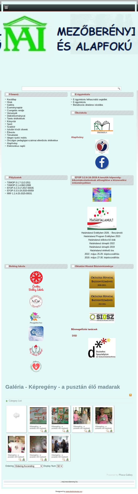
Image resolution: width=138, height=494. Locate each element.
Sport (9, 124)
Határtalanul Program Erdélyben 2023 (102, 236)
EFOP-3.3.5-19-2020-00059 (20, 190)
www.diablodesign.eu (74, 491)
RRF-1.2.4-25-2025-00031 (19, 193)
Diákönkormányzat (16, 116)
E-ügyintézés (79, 102)
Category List (15, 400)
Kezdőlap (11, 99)
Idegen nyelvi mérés (17, 137)
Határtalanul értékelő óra (102, 250)
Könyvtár (11, 121)
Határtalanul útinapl (98, 247)
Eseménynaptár (14, 107)
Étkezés (11, 132)
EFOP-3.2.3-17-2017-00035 (20, 188)
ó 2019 (111, 247)
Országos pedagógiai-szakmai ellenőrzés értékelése (32, 140)
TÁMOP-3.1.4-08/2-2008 (19, 185)
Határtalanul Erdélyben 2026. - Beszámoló (102, 232)
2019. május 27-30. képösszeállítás (102, 257)
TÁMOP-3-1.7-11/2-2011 (18, 182)
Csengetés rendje (15, 110)
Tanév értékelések (16, 118)
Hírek (9, 102)
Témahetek (12, 135)
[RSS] (130, 395)
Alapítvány (12, 143)
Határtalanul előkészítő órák (102, 240)
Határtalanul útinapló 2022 (102, 243)
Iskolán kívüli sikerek (17, 129)
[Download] (45, 431)
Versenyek (12, 113)
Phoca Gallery (126, 475)
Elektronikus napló (16, 146)
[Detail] (42, 431)
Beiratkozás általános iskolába (88, 105)
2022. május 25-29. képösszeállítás (102, 254)
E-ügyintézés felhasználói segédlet (90, 99)
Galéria (10, 105)
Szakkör (11, 127)
